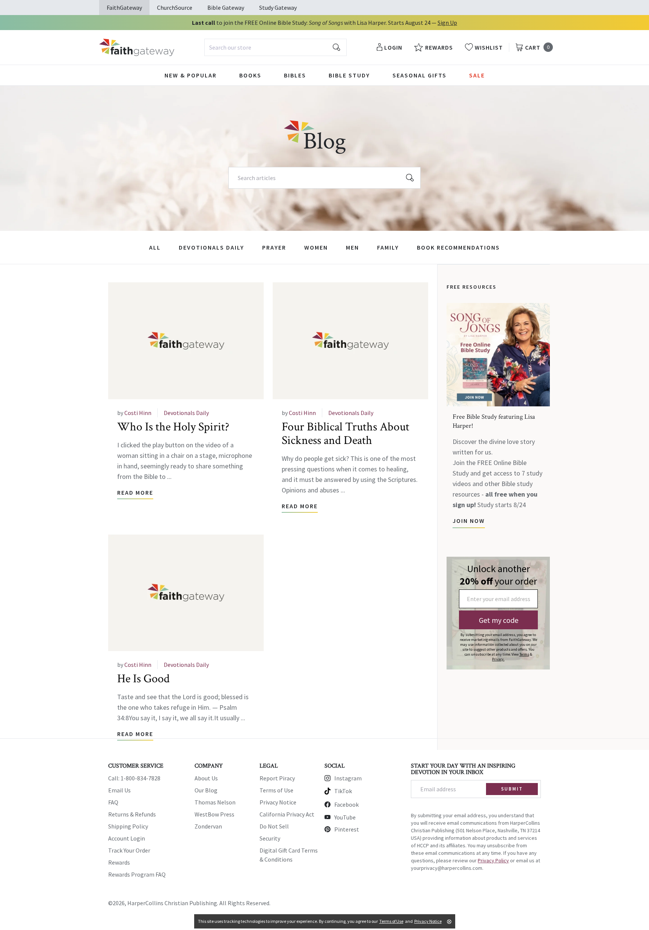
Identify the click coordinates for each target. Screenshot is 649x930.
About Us (206, 778)
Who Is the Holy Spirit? (173, 427)
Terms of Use (276, 790)
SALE (477, 75)
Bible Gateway (225, 7)
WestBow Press (214, 814)
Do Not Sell (274, 826)
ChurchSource (174, 7)
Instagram (348, 778)
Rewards (119, 862)
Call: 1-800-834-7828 (134, 778)
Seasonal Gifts (419, 75)
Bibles (295, 75)
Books (250, 75)
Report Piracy (277, 778)
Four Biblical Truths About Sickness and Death (345, 433)
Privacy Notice (278, 802)
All (155, 247)
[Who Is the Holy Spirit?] (186, 340)
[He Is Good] (186, 593)
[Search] (410, 178)
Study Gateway (278, 7)
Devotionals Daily (211, 247)
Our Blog (206, 790)
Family (388, 247)
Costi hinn (137, 413)
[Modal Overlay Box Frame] (498, 613)
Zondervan (208, 826)
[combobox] (275, 47)
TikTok (343, 791)
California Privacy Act (287, 814)
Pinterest (346, 829)
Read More (135, 492)
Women (316, 247)
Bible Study (349, 75)
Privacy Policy (493, 860)
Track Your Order (129, 850)
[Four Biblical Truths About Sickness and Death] (350, 340)
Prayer (274, 247)
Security (270, 838)
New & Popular (191, 75)
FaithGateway (124, 7)
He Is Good (143, 678)
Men (352, 247)
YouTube (345, 817)
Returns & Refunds (132, 814)
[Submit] (336, 47)
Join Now (469, 520)
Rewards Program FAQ (137, 874)
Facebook (346, 804)
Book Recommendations (458, 247)
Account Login (126, 838)
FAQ (113, 802)
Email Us (119, 790)
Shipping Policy (128, 826)
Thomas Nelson (215, 802)
